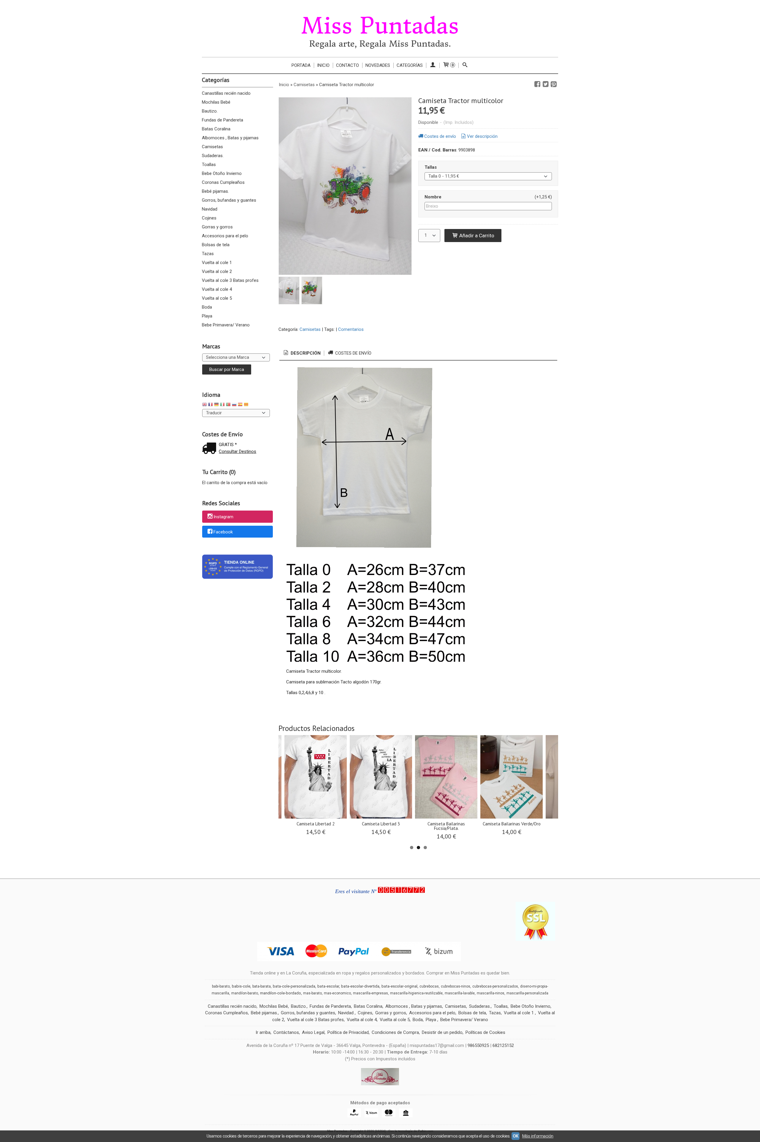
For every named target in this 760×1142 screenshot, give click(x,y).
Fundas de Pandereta (222, 120)
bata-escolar (328, 986)
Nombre (433, 197)
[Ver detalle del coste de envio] (210, 449)
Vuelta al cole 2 (217, 271)
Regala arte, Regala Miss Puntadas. (380, 44)
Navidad (209, 209)
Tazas (208, 253)
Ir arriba (263, 1032)
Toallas (209, 164)
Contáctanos (286, 1032)
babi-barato (221, 986)
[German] (216, 405)
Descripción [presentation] (305, 353)
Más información (537, 1136)
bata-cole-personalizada (294, 986)
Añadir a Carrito (476, 235)
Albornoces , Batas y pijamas (230, 137)
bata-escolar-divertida (360, 986)
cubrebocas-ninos (455, 986)
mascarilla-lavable (460, 993)
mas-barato (312, 993)
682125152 (503, 1045)
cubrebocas (429, 986)
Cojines (209, 218)
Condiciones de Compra (395, 1032)
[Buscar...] (465, 65)
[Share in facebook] (537, 84)
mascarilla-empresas (370, 993)
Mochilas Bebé (216, 102)
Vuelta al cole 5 (217, 298)
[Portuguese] (228, 405)
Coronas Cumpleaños (223, 182)
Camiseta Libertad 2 (316, 824)
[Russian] (234, 405)
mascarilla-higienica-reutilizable (416, 993)
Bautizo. (210, 111)
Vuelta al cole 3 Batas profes (230, 280)
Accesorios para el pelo (225, 235)
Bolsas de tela (215, 244)
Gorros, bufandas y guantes (229, 200)
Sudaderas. (213, 155)
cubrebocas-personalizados (495, 986)
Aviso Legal (313, 1032)
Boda (207, 307)
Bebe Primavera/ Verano (226, 325)
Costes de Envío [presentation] (352, 353)
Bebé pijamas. (215, 191)
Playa (207, 316)
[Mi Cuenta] (432, 65)
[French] (210, 405)
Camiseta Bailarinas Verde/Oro (512, 824)
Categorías (410, 65)
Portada (301, 65)
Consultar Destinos (237, 451)
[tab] (301, 353)
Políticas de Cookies (485, 1032)
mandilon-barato (244, 993)
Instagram (223, 516)
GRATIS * (228, 444)
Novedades (377, 65)
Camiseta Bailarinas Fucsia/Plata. (446, 826)
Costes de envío (440, 136)
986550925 (478, 1045)
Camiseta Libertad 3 (381, 824)
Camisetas (212, 146)
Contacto (347, 65)
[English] (204, 405)
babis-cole (241, 986)
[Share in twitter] (546, 84)
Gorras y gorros (217, 227)
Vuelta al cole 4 (217, 289)
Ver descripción (482, 136)
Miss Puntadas (380, 26)
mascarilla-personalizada (527, 993)
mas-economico (337, 993)
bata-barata (261, 986)
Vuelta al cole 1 (217, 262)
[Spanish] (240, 405)
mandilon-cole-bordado (280, 993)
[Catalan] (247, 405)
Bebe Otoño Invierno (222, 173)
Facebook (223, 532)
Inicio (323, 65)
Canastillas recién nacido (226, 93)
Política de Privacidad (348, 1032)
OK (515, 1136)
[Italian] (222, 405)
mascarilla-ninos (490, 993)
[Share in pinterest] (554, 84)
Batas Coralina (216, 129)
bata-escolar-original (399, 986)
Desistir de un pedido (442, 1032)
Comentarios (351, 329)
